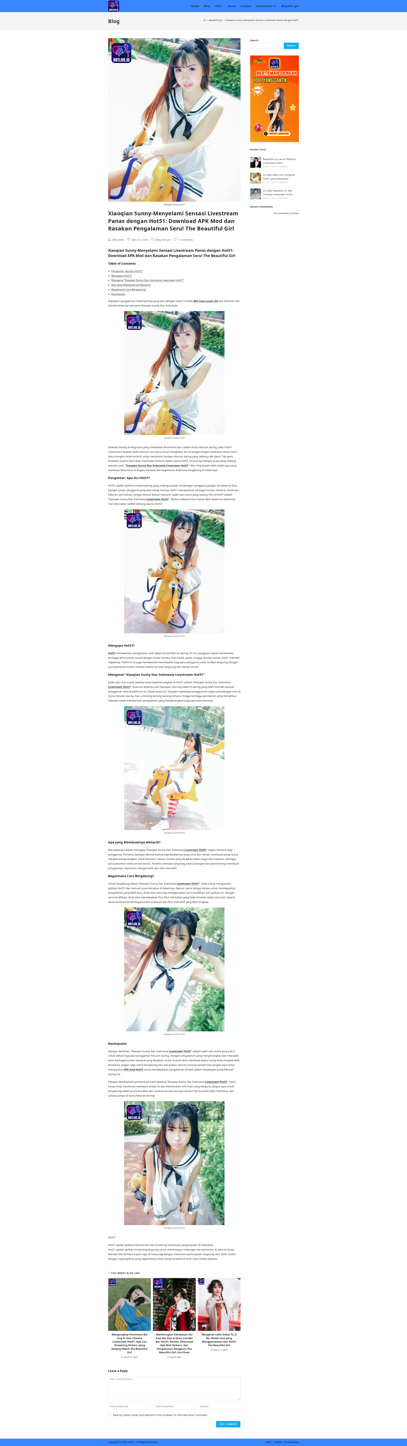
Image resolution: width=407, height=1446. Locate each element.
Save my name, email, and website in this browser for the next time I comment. (160, 1415)
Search (254, 40)
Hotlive (278, 1442)
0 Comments (186, 239)
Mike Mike (118, 239)
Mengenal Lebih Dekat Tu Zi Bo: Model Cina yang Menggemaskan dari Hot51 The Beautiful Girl (219, 1340)
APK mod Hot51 (133, 1069)
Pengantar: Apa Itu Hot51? (127, 271)
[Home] (205, 20)
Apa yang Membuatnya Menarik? (131, 285)
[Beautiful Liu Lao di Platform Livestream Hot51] (255, 162)
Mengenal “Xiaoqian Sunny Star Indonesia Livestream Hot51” (147, 280)
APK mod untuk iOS (205, 301)
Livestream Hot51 (157, 499)
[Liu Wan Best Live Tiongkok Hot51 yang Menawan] (255, 178)
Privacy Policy (292, 1442)
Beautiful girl (163, 239)
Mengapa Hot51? (121, 276)
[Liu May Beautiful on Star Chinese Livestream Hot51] (255, 193)
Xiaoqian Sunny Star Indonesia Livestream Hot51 (157, 465)
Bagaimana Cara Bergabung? (128, 289)
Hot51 (112, 653)
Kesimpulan (118, 294)
